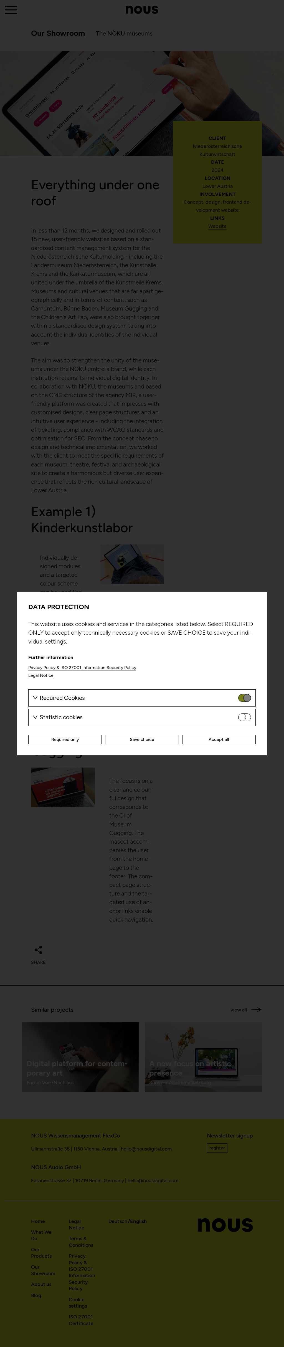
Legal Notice (41, 675)
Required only (65, 739)
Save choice (142, 739)
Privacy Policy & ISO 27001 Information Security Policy (82, 667)
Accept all (219, 739)
